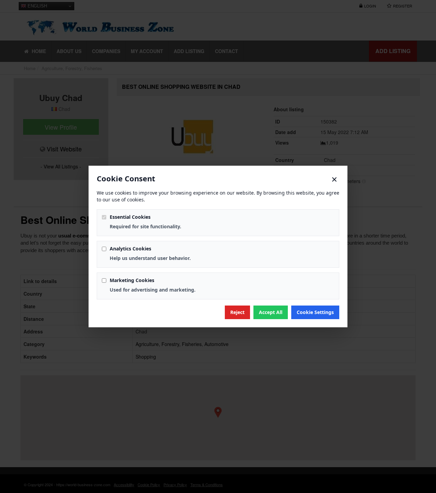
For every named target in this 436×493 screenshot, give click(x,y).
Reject (237, 312)
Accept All (270, 312)
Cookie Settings (315, 312)
